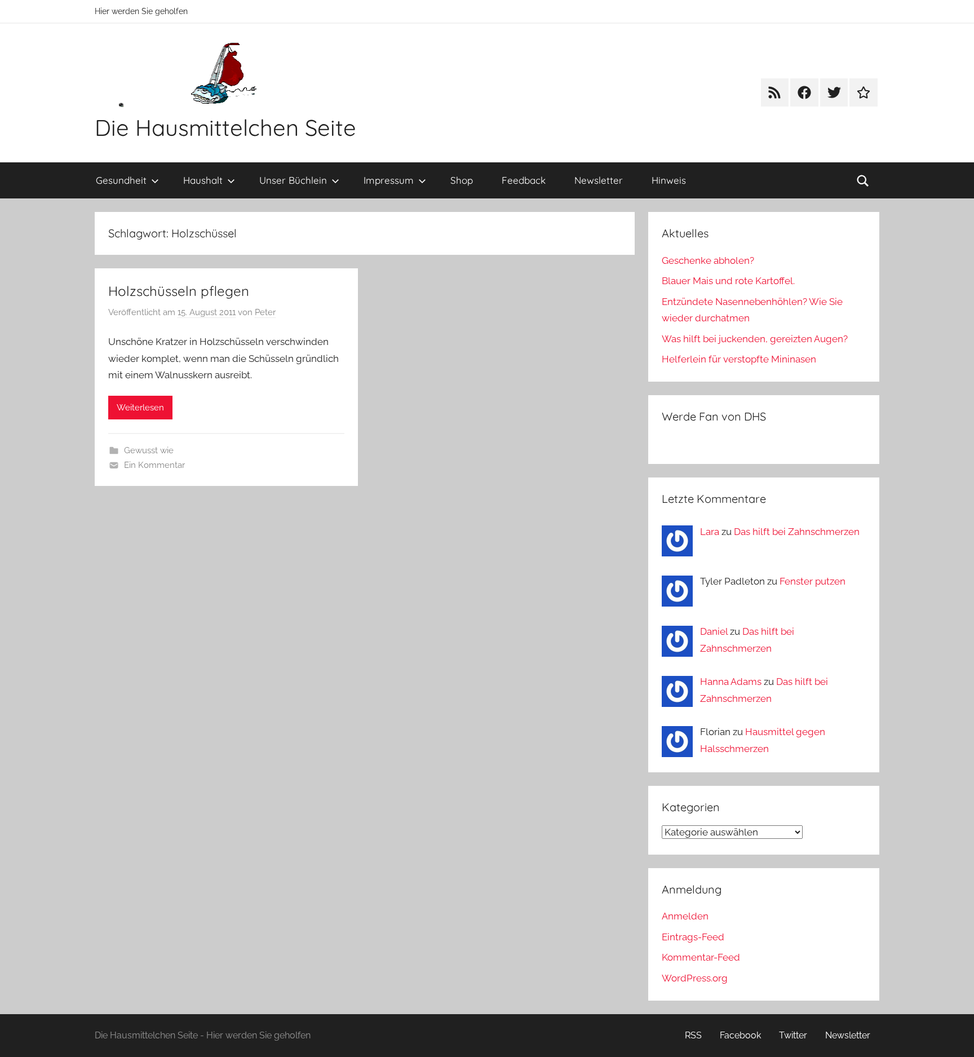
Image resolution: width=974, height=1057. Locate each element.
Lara (709, 531)
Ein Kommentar (154, 465)
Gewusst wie (149, 450)
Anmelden (685, 916)
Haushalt (203, 180)
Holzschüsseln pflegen (178, 290)
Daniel (714, 631)
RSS (693, 1035)
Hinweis (669, 180)
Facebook (740, 1035)
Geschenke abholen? (708, 260)
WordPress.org (695, 978)
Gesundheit (121, 180)
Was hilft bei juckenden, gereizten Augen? (755, 338)
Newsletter (598, 180)
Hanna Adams (731, 681)
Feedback (524, 180)
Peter (265, 312)
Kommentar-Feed (701, 957)
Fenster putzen (812, 581)
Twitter (793, 1035)
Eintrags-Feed (693, 937)
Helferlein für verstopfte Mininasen (739, 359)
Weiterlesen (140, 408)
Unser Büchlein (293, 180)
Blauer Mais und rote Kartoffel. (728, 280)
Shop (461, 180)
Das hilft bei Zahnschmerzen (797, 531)
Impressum (389, 180)
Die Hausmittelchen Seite (225, 127)
